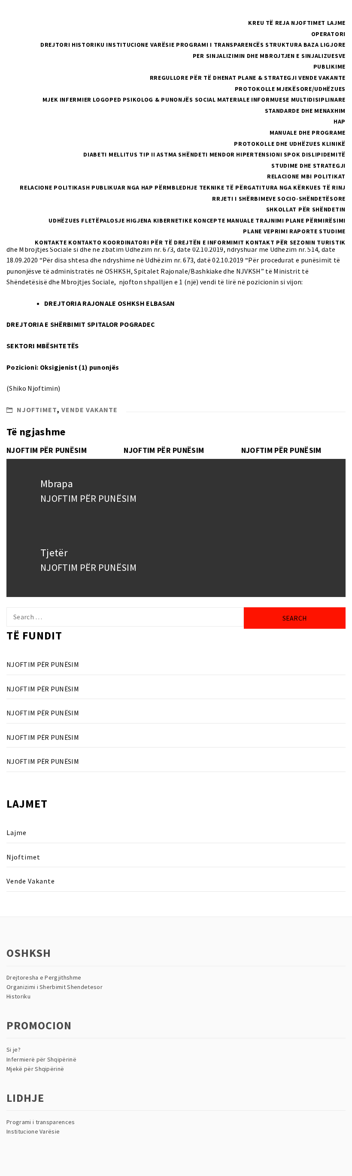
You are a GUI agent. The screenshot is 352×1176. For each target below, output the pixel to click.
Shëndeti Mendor (206, 154)
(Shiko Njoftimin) (33, 388)
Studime (332, 231)
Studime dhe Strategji (308, 165)
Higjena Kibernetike (159, 220)
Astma (167, 154)
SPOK (292, 154)
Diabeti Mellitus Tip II (119, 154)
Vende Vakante (322, 77)
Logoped (107, 99)
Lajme (336, 23)
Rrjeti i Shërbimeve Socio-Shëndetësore (279, 198)
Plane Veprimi (265, 231)
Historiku (88, 44)
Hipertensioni (259, 154)
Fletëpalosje (102, 220)
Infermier (75, 99)
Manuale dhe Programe (308, 132)
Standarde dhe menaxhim (305, 111)
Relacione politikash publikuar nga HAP (86, 187)
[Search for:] (125, 617)
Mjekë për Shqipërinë (35, 1069)
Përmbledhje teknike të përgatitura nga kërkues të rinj (250, 187)
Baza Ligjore (324, 44)
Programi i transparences (40, 1122)
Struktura (283, 44)
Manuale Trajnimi (255, 220)
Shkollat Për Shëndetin (306, 209)
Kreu (256, 23)
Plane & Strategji (267, 77)
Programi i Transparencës (220, 44)
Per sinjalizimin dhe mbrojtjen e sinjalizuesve (269, 56)
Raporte (303, 231)
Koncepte (209, 220)
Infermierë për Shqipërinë (41, 1059)
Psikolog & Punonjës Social (169, 99)
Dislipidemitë (324, 154)
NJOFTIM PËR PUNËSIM (46, 450)
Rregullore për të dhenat (193, 77)
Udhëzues (64, 220)
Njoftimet (308, 23)
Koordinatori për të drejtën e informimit (173, 242)
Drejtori (55, 44)
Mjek (50, 99)
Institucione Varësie (140, 44)
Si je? (13, 1049)
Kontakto (85, 242)
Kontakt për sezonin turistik (296, 242)
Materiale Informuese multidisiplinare (281, 99)
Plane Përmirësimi (315, 220)
